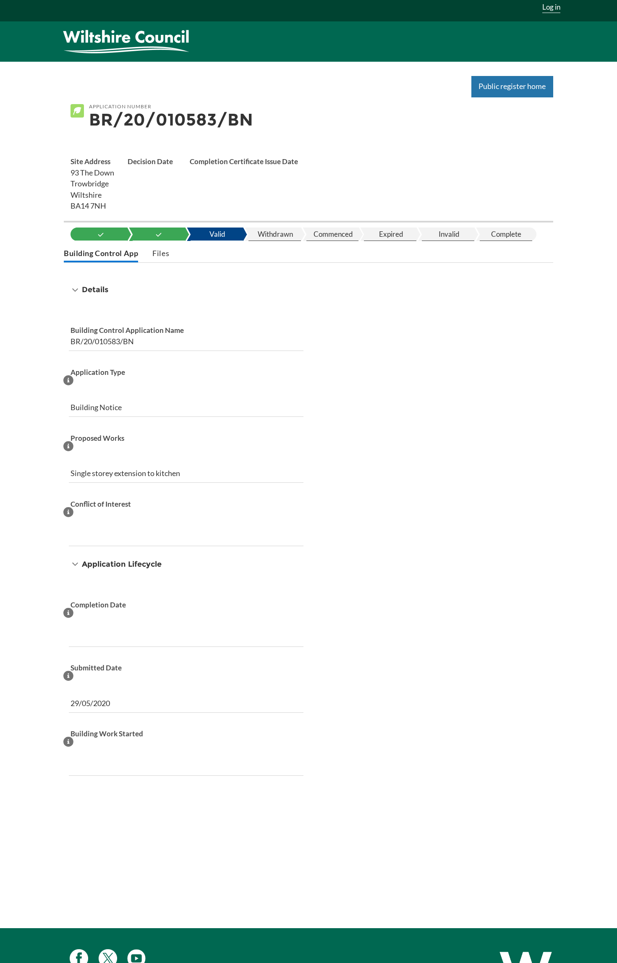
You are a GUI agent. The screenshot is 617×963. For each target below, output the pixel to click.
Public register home (512, 86)
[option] (101, 234)
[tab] (101, 254)
